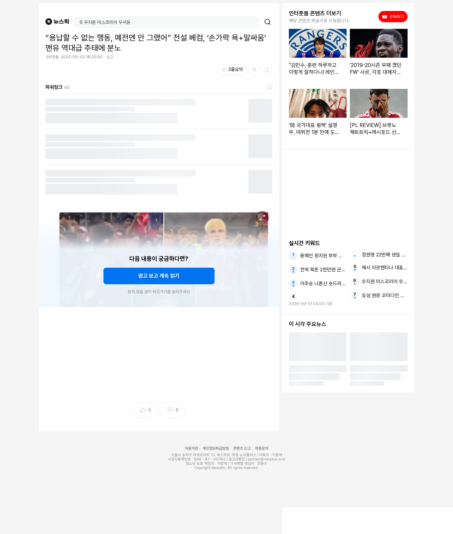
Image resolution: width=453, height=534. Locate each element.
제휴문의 (261, 448)
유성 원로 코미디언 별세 (385, 296)
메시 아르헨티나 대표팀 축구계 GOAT (385, 268)
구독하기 (394, 16)
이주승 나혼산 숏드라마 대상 (323, 284)
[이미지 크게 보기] (262, 217)
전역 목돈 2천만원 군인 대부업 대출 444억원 (323, 270)
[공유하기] (266, 69)
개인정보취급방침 (215, 448)
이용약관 (191, 448)
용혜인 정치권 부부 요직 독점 (323, 256)
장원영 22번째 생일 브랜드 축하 (385, 255)
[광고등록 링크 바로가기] (269, 87)
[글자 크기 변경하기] (254, 69)
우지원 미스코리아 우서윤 (385, 282)
